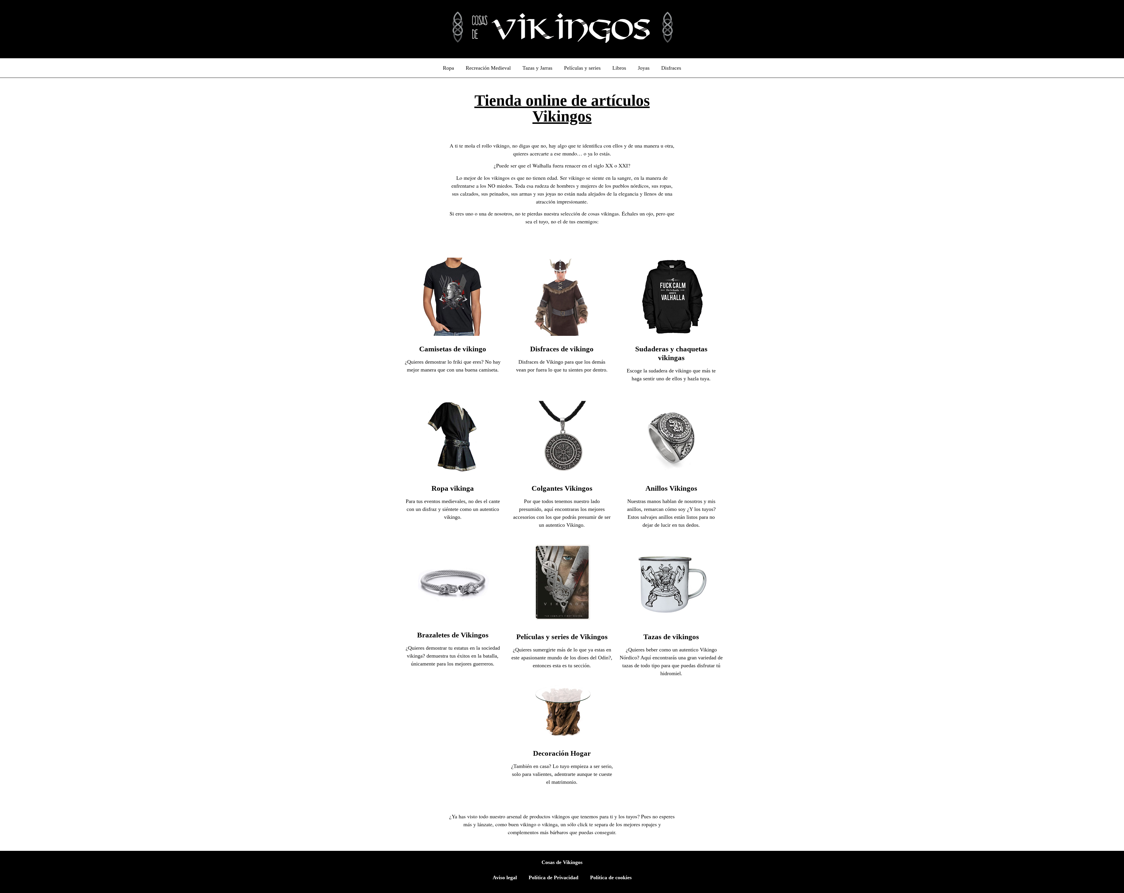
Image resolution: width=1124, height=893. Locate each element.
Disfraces (671, 68)
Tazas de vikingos (671, 637)
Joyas (644, 68)
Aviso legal (505, 877)
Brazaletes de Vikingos (453, 635)
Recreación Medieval (488, 68)
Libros (619, 68)
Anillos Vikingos (671, 488)
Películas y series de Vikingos (562, 637)
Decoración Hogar (562, 753)
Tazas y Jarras (537, 68)
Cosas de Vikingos (562, 862)
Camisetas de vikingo (452, 349)
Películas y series (582, 68)
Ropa (448, 68)
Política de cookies (611, 877)
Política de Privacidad (553, 877)
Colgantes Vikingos (562, 488)
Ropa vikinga (452, 488)
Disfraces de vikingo (562, 349)
